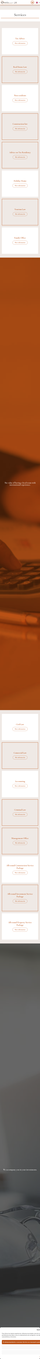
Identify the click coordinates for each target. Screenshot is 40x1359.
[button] (32, 2)
